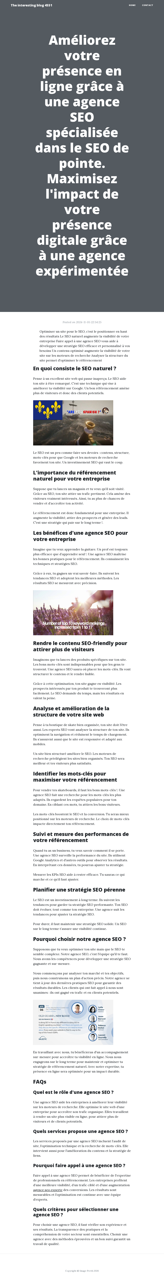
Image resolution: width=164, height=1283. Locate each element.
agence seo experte (47, 1190)
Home (132, 5)
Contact (147, 5)
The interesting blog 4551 (31, 5)
